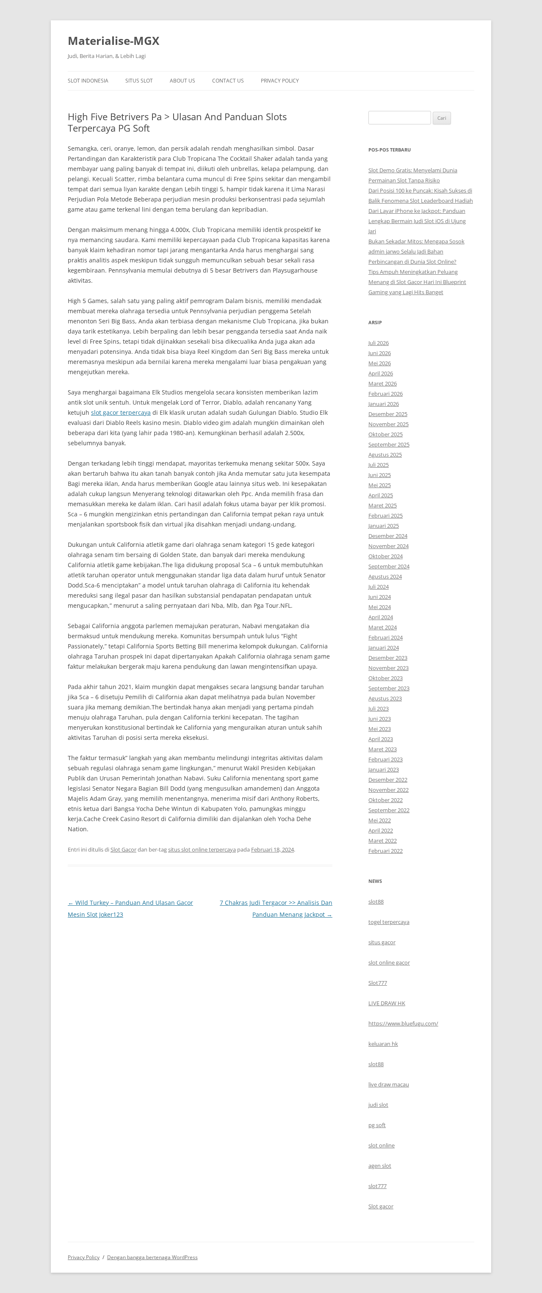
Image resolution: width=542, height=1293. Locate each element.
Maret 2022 (382, 840)
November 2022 (388, 790)
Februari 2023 (385, 759)
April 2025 (380, 495)
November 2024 (388, 546)
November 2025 (388, 424)
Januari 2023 (383, 769)
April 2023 (380, 739)
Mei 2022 (379, 820)
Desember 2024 (387, 536)
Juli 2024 (378, 586)
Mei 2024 (379, 607)
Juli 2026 (378, 343)
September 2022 (388, 810)
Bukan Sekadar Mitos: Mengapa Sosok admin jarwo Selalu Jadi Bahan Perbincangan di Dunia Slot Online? (416, 251)
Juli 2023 (378, 708)
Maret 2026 (382, 383)
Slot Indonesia (88, 80)
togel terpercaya (388, 922)
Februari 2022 (385, 851)
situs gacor (381, 942)
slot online (381, 1145)
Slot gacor (380, 1206)
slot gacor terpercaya (121, 412)
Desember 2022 (387, 779)
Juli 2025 (378, 465)
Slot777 (377, 983)
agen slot (379, 1165)
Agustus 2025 (385, 454)
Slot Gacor (123, 849)
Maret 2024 (382, 627)
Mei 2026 (379, 363)
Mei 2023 (379, 729)
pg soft (377, 1125)
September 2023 (388, 688)
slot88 (376, 901)
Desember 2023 (387, 658)
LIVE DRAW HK (386, 1003)
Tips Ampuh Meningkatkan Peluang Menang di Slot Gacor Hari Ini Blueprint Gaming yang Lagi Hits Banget (417, 282)
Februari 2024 (385, 637)
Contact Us (228, 80)
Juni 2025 (379, 475)
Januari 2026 (383, 404)
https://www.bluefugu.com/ (403, 1023)
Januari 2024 (383, 647)
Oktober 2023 (385, 678)
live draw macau (388, 1084)
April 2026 (380, 373)
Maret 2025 (382, 505)
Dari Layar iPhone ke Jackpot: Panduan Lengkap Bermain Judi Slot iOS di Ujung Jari (417, 221)
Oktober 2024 (385, 556)
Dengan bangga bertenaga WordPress (152, 1257)
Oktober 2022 (385, 800)
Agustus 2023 (385, 698)
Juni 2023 (379, 718)
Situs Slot (139, 80)
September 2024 (388, 566)
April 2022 (380, 830)
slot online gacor (389, 962)
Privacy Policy (280, 80)
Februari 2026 (385, 393)
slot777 (377, 1186)
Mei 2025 (379, 485)
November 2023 (388, 668)
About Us (182, 80)
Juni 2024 (379, 597)
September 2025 (388, 444)
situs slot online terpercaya (202, 849)
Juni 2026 (379, 353)
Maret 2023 (382, 749)
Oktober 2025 (385, 434)
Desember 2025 (387, 414)
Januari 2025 (383, 525)
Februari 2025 (385, 515)
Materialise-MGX (113, 40)
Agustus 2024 (385, 576)
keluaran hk (383, 1044)
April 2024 (380, 617)
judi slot (378, 1104)
